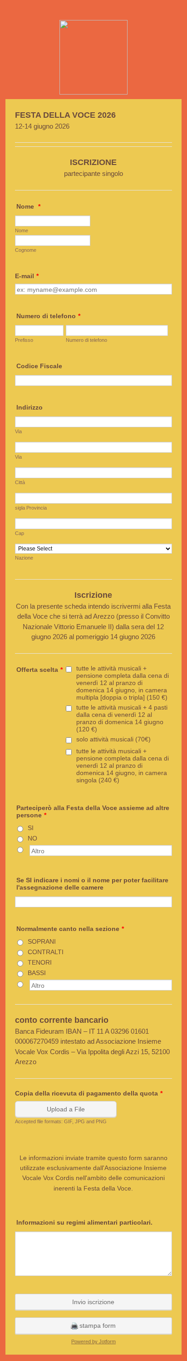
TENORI (40, 962)
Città (20, 482)
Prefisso (24, 340)
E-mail (27, 276)
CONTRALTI (46, 952)
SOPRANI (42, 941)
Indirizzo (29, 407)
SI (31, 827)
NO (32, 838)
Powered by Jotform (93, 1341)
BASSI (37, 972)
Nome (28, 206)
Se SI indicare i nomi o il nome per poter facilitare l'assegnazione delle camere (92, 883)
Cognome (25, 250)
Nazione (24, 557)
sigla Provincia (31, 507)
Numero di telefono (48, 316)
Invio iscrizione (93, 1302)
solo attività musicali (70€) (113, 739)
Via (18, 431)
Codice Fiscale (39, 366)
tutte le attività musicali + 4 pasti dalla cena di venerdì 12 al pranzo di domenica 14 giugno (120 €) (121, 718)
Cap (19, 533)
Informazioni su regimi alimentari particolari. (84, 1222)
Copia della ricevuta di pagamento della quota (88, 1093)
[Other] (29, 848)
